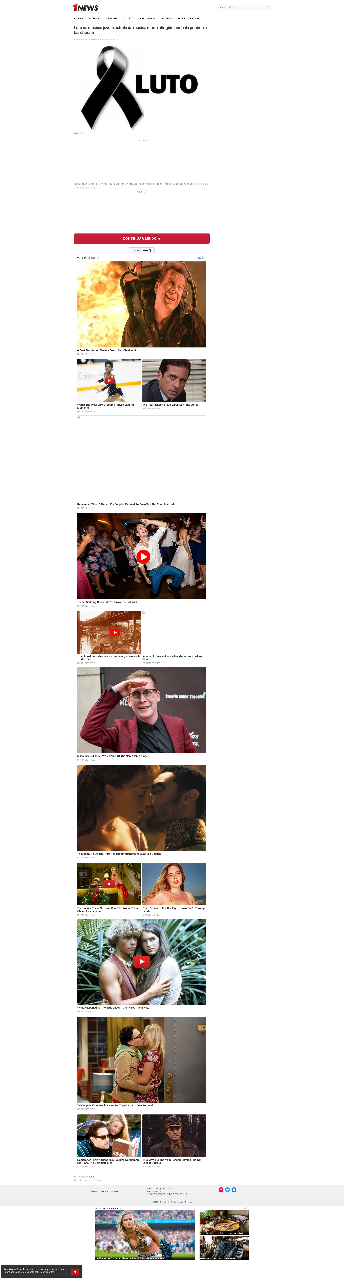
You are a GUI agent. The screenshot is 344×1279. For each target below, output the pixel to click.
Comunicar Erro (140, 250)
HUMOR (181, 18)
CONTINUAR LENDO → (142, 238)
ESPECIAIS (195, 18)
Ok (75, 1272)
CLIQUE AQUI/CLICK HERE (177, 1194)
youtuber (96, 1180)
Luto (80, 1180)
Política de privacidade (109, 1191)
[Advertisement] (142, 160)
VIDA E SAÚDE (112, 18)
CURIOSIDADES (166, 18)
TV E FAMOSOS (94, 18)
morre (87, 1180)
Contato (94, 1191)
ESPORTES (129, 18)
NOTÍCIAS (78, 18)
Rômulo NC (114, 39)
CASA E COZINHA (147, 18)
